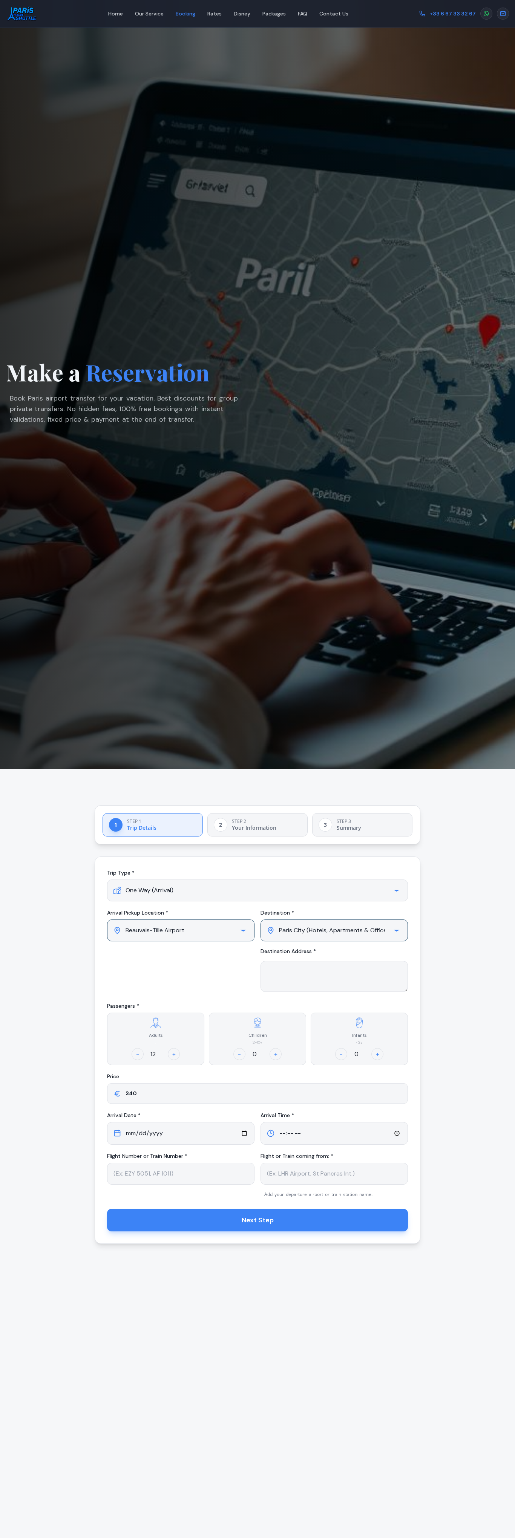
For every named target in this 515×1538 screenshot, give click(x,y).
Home (115, 13)
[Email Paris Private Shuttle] (503, 14)
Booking (185, 13)
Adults (156, 1035)
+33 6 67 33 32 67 (453, 13)
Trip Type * (121, 872)
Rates (214, 13)
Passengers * (123, 1005)
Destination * (277, 912)
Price (113, 1076)
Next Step (258, 1220)
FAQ (302, 13)
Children (257, 1035)
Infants (359, 1035)
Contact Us (333, 13)
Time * (277, 1115)
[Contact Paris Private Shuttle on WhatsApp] (486, 14)
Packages (274, 13)
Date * (124, 1115)
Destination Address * (288, 951)
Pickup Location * (137, 912)
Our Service (149, 13)
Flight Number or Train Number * (147, 1156)
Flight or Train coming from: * (297, 1156)
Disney (242, 13)
